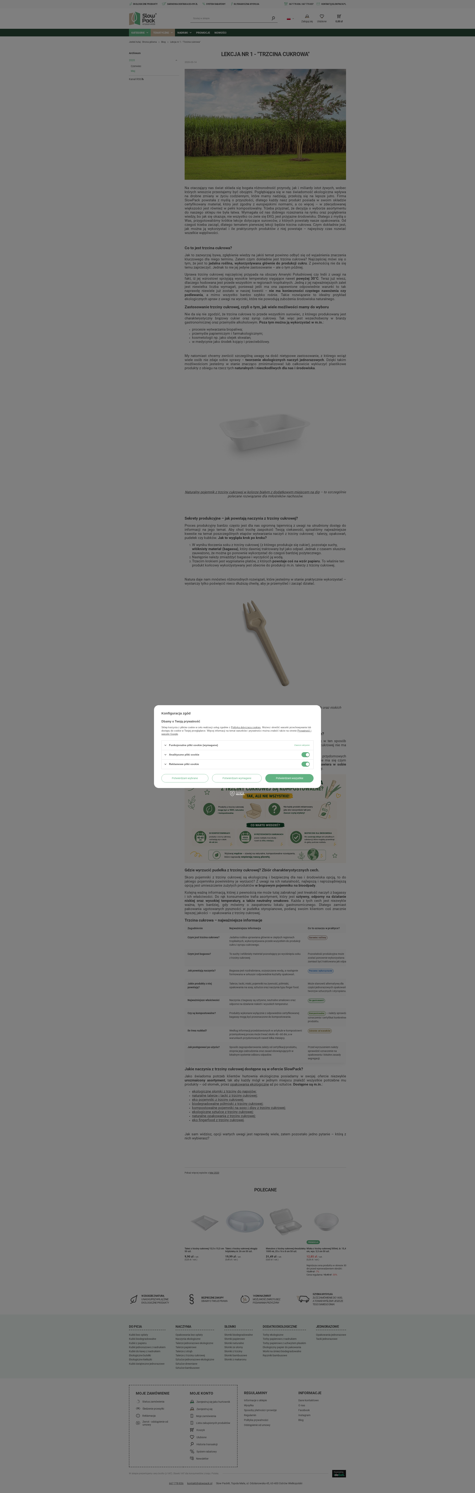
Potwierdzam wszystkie (289, 778)
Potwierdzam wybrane (185, 778)
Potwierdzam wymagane (236, 778)
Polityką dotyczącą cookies (246, 727)
